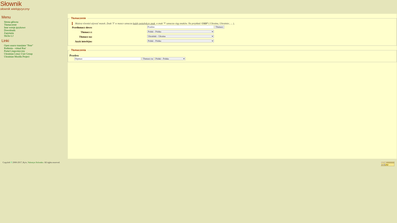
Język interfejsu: (83, 41)
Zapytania (9, 33)
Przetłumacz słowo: (82, 27)
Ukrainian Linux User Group (18, 53)
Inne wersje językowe (14, 27)
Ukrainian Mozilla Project (16, 56)
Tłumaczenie (10, 24)
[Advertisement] (16, 109)
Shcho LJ (8, 36)
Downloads (9, 30)
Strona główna (11, 22)
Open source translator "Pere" (18, 45)
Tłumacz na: (85, 36)
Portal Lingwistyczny (14, 51)
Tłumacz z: (86, 32)
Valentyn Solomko (35, 162)
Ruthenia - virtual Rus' (15, 48)
